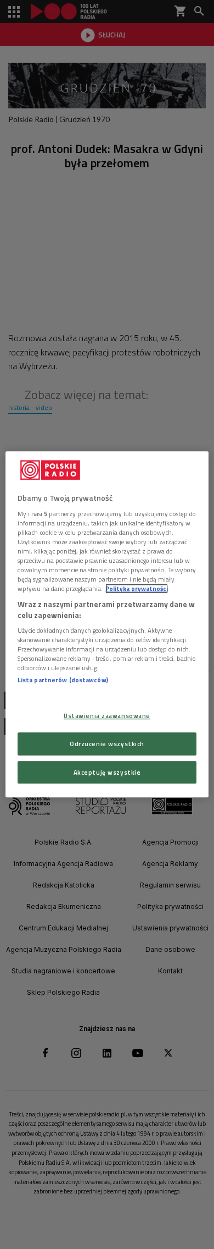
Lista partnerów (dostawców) (63, 680)
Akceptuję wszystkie (107, 772)
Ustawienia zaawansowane (107, 715)
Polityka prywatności (136, 588)
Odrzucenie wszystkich (107, 743)
